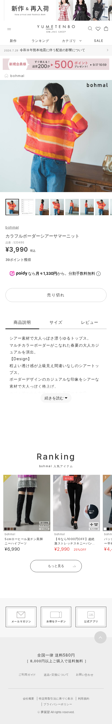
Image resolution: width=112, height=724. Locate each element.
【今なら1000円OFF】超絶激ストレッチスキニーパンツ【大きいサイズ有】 (74, 543)
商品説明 (22, 322)
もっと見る (56, 566)
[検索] (90, 28)
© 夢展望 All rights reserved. (56, 712)
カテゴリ (69, 41)
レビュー (89, 322)
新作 (13, 41)
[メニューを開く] (9, 29)
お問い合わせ (85, 674)
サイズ (56, 322)
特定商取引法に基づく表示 (56, 698)
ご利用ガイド (27, 674)
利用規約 (83, 698)
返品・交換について (56, 674)
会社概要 (28, 698)
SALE (98, 41)
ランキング (40, 41)
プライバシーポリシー (57, 704)
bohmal (12, 227)
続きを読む (54, 398)
